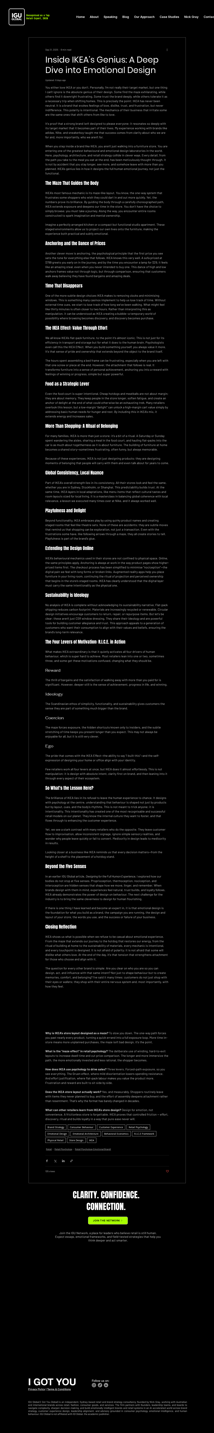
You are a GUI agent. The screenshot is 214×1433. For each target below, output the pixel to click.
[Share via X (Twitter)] (55, 1160)
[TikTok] (100, 1385)
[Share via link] (71, 1160)
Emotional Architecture (85, 1133)
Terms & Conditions (59, 1389)
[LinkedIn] (106, 1385)
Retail (49, 1149)
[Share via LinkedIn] (63, 1160)
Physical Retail (55, 1140)
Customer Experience (111, 1127)
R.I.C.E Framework (144, 1133)
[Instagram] (94, 1385)
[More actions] (167, 50)
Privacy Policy (36, 1389)
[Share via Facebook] (46, 1160)
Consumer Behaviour (81, 1127)
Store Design (76, 1140)
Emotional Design (57, 1133)
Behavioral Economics (116, 1133)
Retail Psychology (138, 1127)
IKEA (91, 1140)
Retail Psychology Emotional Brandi (93, 1149)
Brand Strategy (55, 1127)
